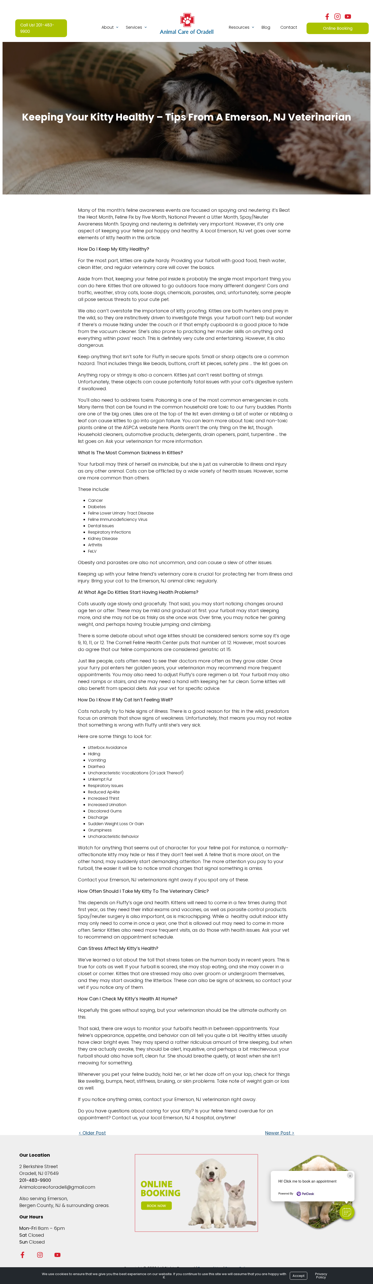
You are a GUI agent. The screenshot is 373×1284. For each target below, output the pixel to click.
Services (134, 27)
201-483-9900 (35, 1180)
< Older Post (92, 1133)
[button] (346, 1212)
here (163, 427)
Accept (298, 1275)
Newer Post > (279, 1133)
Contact (288, 27)
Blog (266, 27)
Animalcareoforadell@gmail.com (57, 1187)
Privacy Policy (321, 1276)
